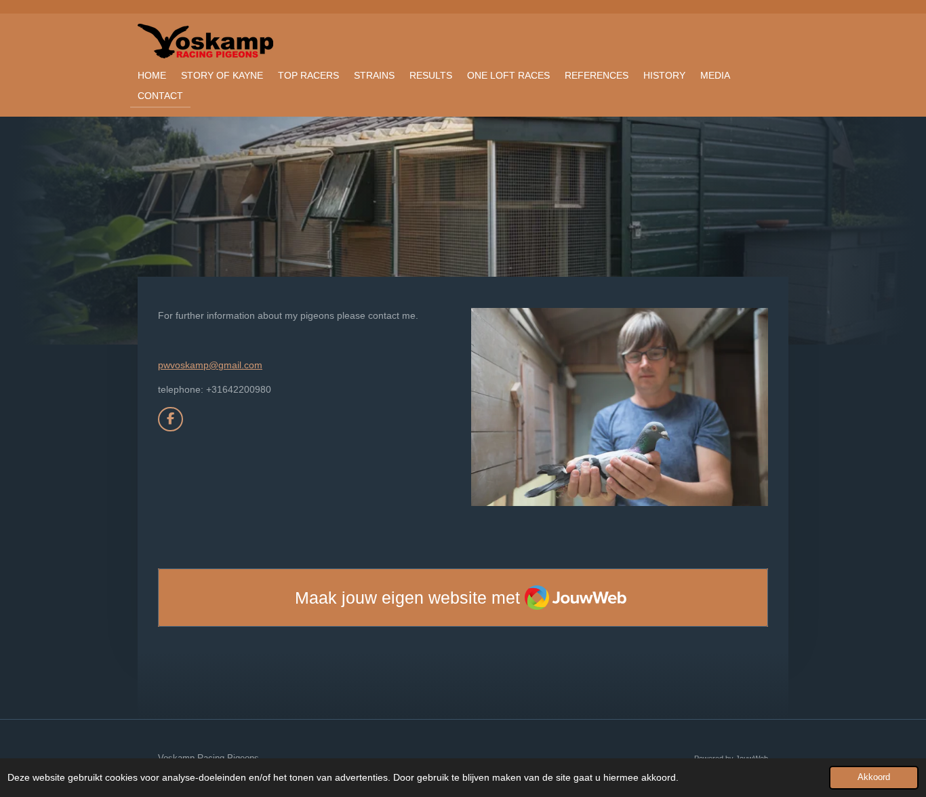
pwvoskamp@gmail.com (210, 364)
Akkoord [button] (874, 777)
